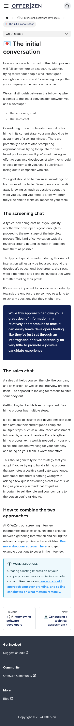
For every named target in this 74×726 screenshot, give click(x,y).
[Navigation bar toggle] (6, 6)
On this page (14, 33)
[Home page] (7, 18)
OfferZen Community (17, 675)
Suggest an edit (14, 652)
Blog (6, 698)
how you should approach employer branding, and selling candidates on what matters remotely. (36, 586)
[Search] (67, 5)
